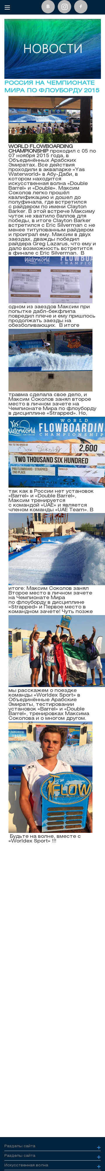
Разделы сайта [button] (19, 1146)
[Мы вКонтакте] (48, 6)
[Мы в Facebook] (81, 6)
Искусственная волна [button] (26, 1165)
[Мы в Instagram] (64, 6)
